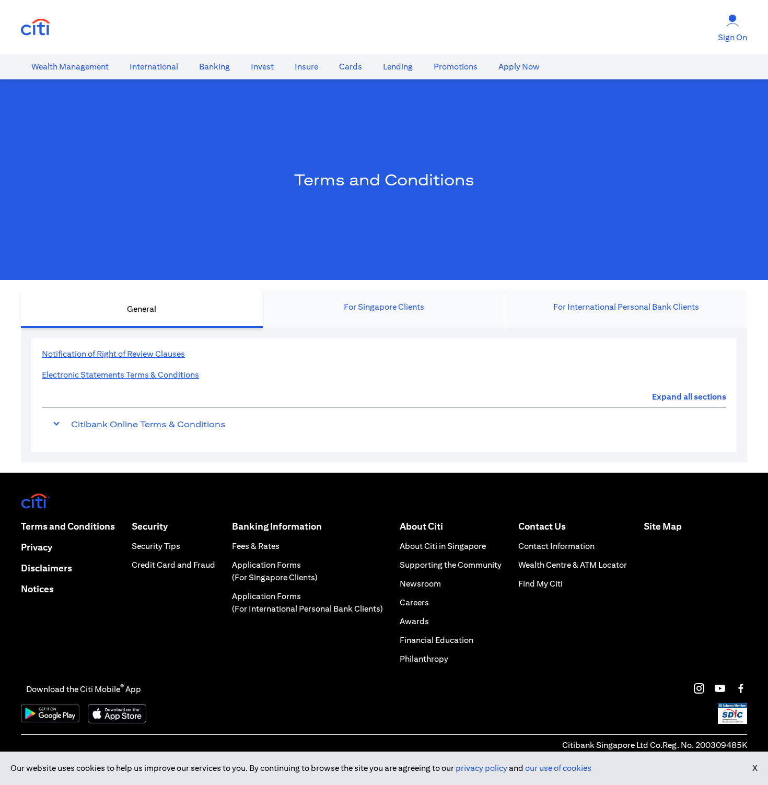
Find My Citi (540, 584)
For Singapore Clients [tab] (384, 307)
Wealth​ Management (70, 67)
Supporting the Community (451, 565)
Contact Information (556, 546)
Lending (398, 67)
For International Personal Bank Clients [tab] (626, 307)
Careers (414, 602)
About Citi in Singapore (443, 546)
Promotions (456, 67)
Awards (414, 621)
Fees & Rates (256, 546)
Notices (37, 588)
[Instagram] (699, 688)
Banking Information (277, 526)
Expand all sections (689, 397)
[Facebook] (741, 688)
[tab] (70, 66)
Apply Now (519, 67)
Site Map (663, 526)
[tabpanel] (384, 395)
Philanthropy (424, 659)
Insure (306, 67)
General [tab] (141, 309)
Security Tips (156, 546)
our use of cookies (558, 768)
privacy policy (481, 768)
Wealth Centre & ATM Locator (572, 565)
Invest (262, 67)
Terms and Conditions (68, 526)
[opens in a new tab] (35, 27)
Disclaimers (46, 568)
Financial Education (436, 640)
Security (150, 526)
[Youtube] (720, 688)
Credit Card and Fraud (173, 565)
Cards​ (350, 67)
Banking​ (214, 67)
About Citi (421, 526)
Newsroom (420, 584)
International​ (154, 67)
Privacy (36, 547)
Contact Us (542, 526)
